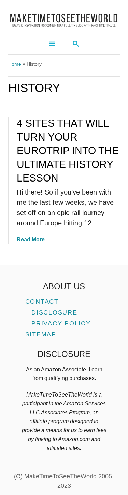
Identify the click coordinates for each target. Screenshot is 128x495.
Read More (31, 239)
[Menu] (51, 44)
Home (14, 64)
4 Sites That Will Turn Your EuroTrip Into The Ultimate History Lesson (68, 151)
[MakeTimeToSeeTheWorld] (64, 18)
